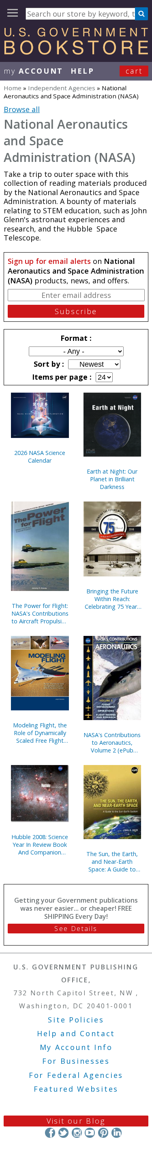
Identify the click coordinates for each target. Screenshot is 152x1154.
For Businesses (76, 1061)
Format (75, 338)
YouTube (90, 1133)
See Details (75, 928)
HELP (82, 71)
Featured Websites (76, 1089)
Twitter (63, 1133)
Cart (134, 71)
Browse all (22, 109)
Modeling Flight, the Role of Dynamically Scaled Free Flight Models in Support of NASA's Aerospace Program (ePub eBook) (39, 732)
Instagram (76, 1133)
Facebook (50, 1133)
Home (12, 88)
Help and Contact (76, 1033)
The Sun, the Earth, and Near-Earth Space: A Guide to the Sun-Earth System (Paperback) (112, 861)
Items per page (61, 377)
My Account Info (76, 1047)
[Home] (76, 52)
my (33, 71)
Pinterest (103, 1133)
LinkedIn (116, 1133)
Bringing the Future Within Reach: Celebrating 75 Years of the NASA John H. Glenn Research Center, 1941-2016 (112, 598)
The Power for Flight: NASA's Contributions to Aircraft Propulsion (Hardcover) (40, 613)
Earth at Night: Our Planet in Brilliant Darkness (112, 479)
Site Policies (76, 1019)
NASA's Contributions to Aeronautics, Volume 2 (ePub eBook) (112, 742)
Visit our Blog (76, 1121)
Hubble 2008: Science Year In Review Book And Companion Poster (39, 844)
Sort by (48, 364)
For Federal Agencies (76, 1075)
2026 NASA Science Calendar (39, 456)
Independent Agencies (61, 88)
